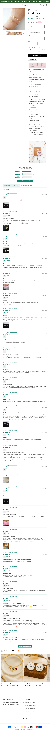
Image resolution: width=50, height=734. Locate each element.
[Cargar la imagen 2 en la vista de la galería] (12, 33)
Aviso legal (27, 714)
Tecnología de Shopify (30, 729)
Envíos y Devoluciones (30, 705)
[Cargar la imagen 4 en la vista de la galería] (20, 33)
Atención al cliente (29, 711)
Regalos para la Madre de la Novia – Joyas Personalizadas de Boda (11, 684)
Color (29, 35)
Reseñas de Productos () (27, 185)
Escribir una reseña (25, 181)
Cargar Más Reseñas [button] (25, 646)
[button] (2, 4)
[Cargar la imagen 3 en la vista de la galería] (16, 33)
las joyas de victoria (12, 193)
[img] (25, 167)
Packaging (30, 29)
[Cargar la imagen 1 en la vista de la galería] (8, 33)
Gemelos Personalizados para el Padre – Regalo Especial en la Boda (35, 684)
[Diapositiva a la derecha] (23, 33)
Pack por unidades (32, 24)
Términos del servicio (30, 702)
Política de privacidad (30, 708)
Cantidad (30, 41)
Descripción (32, 59)
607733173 (33, 107)
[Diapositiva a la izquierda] (4, 33)
